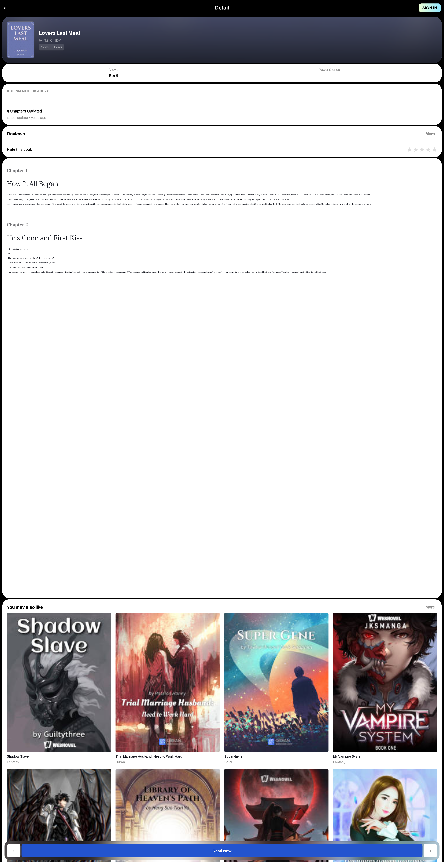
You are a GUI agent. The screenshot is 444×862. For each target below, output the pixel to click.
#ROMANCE (18, 91)
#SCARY (41, 91)
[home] (4, 8)
